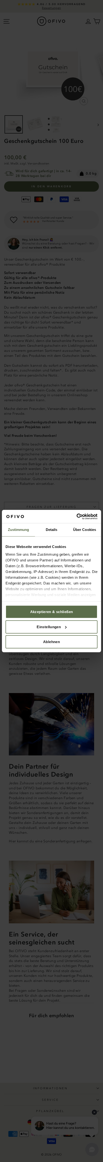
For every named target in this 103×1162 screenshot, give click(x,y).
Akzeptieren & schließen (51, 612)
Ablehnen (51, 642)
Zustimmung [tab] (18, 530)
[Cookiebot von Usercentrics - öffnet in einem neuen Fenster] (76, 516)
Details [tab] (51, 530)
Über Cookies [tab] (84, 530)
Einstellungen (49, 627)
